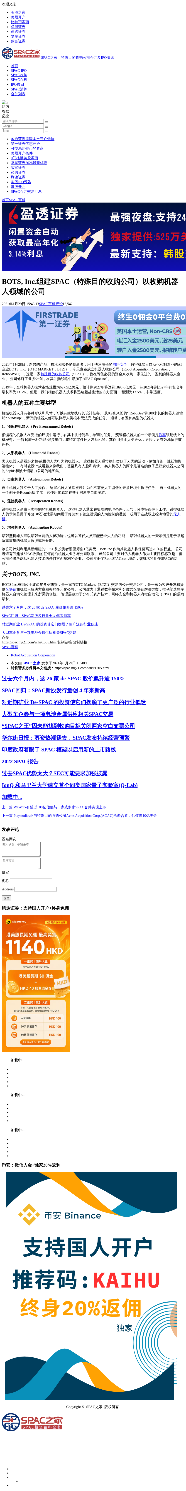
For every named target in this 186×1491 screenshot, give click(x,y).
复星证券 (18, 36)
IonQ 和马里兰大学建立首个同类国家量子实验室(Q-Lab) (70, 785)
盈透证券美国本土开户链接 (32, 139)
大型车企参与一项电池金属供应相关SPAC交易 (39, 633)
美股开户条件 (22, 153)
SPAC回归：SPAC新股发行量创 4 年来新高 (36, 616)
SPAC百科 (19, 80)
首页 (14, 66)
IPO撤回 (17, 84)
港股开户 (18, 187)
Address (8, 889)
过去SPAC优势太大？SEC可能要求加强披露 (55, 773)
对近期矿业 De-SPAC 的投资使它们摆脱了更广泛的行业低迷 (50, 624)
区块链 (10, 589)
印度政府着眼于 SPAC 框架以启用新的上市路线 (59, 750)
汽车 (162, 435)
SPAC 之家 (31, 663)
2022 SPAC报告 (20, 761)
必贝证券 (18, 27)
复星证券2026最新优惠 (29, 163)
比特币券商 (20, 22)
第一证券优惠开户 (25, 144)
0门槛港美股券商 (24, 158)
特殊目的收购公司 (55, 374)
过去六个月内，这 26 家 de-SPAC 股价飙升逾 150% (42, 607)
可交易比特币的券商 (27, 148)
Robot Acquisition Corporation (33, 655)
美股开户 (18, 17)
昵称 (5, 881)
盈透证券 (18, 31)
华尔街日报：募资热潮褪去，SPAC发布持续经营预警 (66, 738)
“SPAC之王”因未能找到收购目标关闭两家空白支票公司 (68, 726)
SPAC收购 (19, 75)
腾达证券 (18, 177)
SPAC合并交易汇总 (26, 191)
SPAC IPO (19, 70)
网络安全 (120, 364)
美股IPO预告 (21, 182)
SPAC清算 (19, 89)
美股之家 (18, 12)
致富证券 (18, 41)
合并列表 (18, 94)
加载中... (12, 797)
